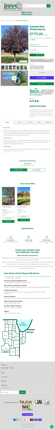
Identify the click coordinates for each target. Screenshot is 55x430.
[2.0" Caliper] (33, 56)
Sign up (22, 392)
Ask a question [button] (36, 170)
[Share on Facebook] (30, 101)
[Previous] (2, 50)
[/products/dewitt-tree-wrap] (23, 196)
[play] (14, 78)
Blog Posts (48, 122)
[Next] (26, 50)
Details (7, 122)
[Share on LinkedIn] (35, 101)
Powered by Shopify (27, 427)
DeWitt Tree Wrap (22, 211)
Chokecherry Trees (10, 20)
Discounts (46, 34)
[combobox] (35, 5)
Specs (19, 122)
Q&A (39, 122)
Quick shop (8, 218)
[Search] (48, 5)
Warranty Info (24, 424)
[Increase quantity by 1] (42, 67)
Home (2, 20)
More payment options (42, 81)
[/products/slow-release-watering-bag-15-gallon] (8, 196)
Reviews (30, 122)
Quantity (31, 64)
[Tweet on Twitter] (33, 101)
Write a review (18, 170)
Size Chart (32, 50)
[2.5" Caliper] (41, 56)
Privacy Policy (31, 424)
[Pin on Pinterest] (37, 101)
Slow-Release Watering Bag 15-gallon (8, 212)
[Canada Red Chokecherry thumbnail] (2, 67)
